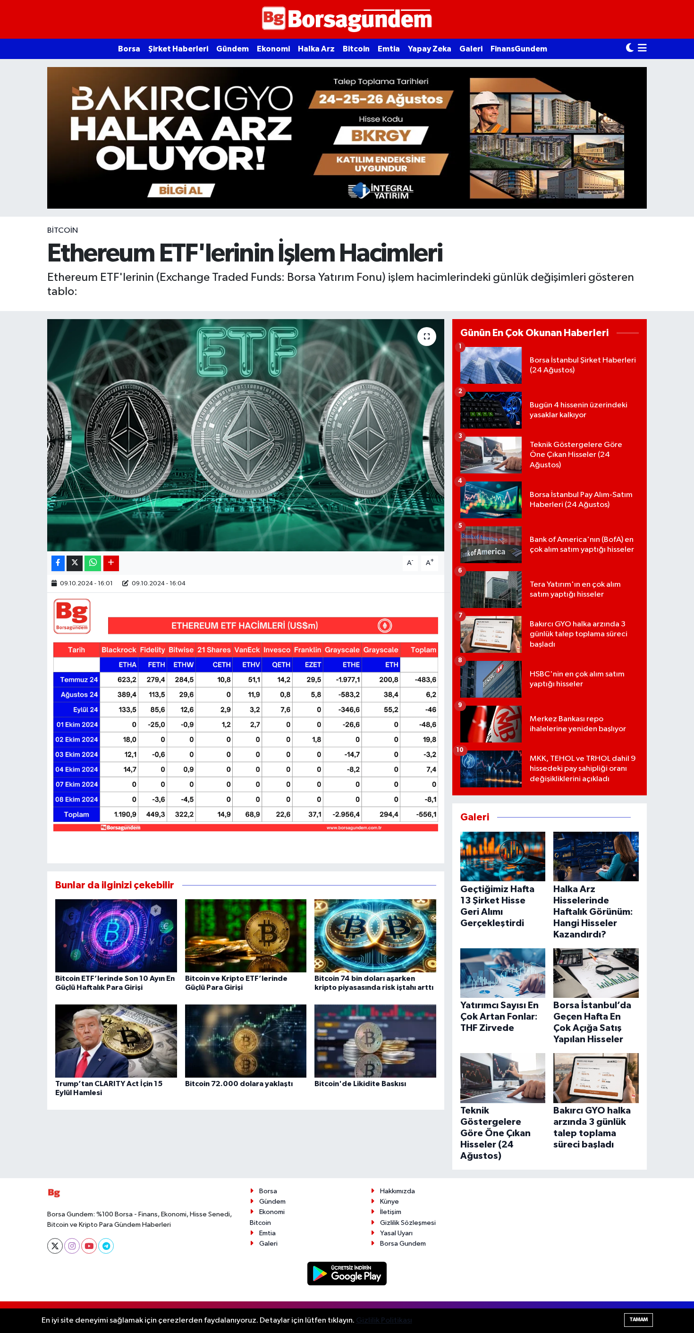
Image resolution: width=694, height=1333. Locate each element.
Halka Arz (316, 49)
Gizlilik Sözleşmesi (408, 1222)
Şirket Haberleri (178, 49)
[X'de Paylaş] (75, 563)
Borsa (129, 49)
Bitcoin (356, 49)
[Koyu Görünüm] (630, 49)
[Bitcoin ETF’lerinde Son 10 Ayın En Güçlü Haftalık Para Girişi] (116, 936)
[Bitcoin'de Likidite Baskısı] (375, 1041)
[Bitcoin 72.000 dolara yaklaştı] (246, 1041)
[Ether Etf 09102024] (245, 715)
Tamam (638, 1319)
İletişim (390, 1211)
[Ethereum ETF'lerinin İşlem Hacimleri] (245, 435)
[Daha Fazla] (111, 563)
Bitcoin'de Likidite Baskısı (360, 1084)
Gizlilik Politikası (384, 1320)
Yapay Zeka (429, 49)
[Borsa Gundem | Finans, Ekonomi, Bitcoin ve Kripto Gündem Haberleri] (347, 19)
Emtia (389, 49)
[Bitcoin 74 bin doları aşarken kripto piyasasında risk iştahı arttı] (375, 936)
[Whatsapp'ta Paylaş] (93, 563)
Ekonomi (273, 49)
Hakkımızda (397, 1191)
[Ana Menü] (642, 49)
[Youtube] (89, 1246)
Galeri (470, 49)
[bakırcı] (347, 138)
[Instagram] (72, 1246)
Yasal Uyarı (396, 1233)
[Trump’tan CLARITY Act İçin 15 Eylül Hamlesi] (116, 1041)
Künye (389, 1201)
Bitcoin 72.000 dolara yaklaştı (239, 1084)
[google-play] (347, 1273)
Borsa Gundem (403, 1243)
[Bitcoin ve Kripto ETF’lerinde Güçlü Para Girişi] (246, 936)
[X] (55, 1246)
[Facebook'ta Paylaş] (58, 563)
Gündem (232, 49)
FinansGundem (519, 49)
